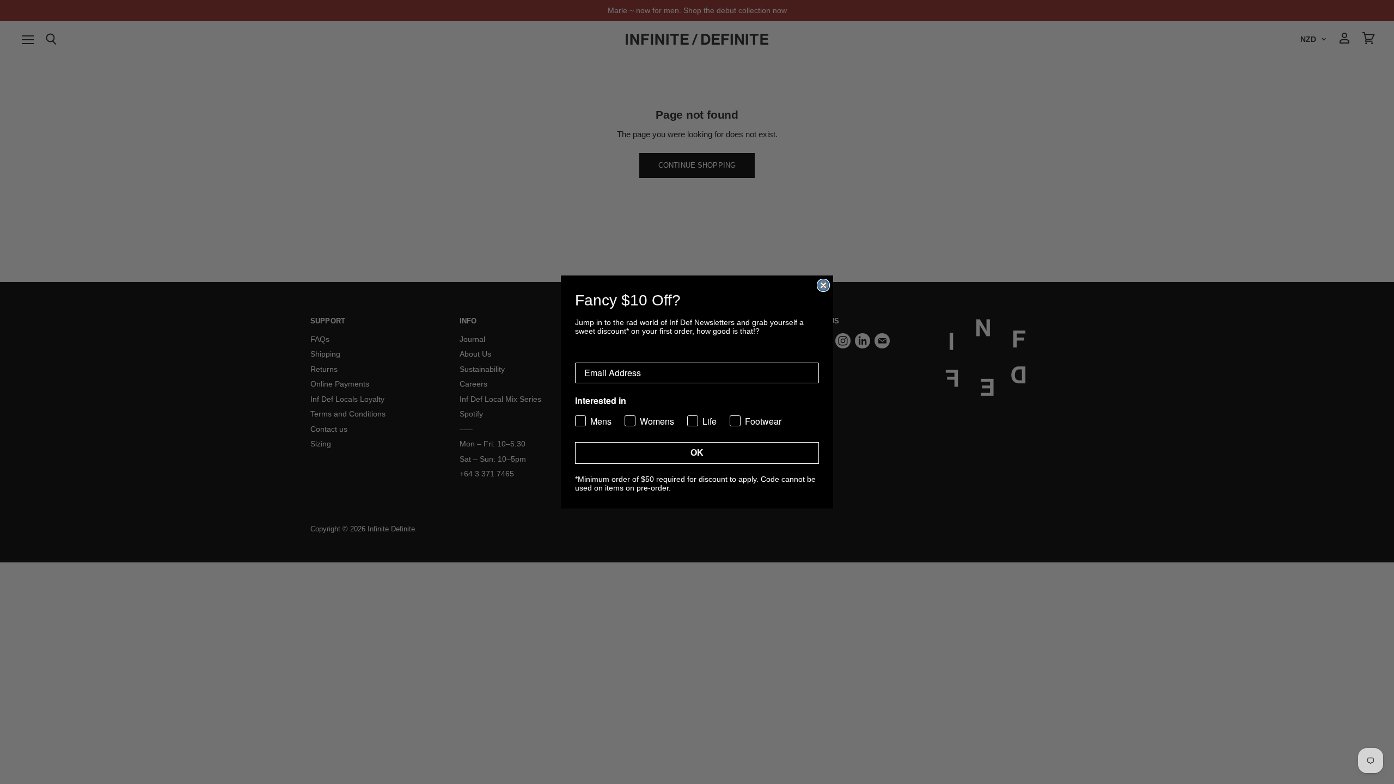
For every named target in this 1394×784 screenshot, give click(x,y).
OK (697, 452)
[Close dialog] (823, 285)
